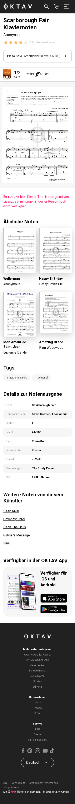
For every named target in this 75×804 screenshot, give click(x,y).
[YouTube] (45, 752)
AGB (6, 782)
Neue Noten (37, 676)
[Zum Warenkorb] (56, 7)
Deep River (11, 511)
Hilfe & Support (37, 739)
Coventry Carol (14, 519)
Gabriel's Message (16, 535)
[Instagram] (37, 752)
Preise (37, 734)
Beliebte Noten (37, 670)
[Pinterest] (29, 752)
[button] (37, 56)
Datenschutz (18, 782)
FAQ (37, 729)
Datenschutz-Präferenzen (43, 782)
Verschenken (37, 665)
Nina (6, 543)
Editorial (37, 686)
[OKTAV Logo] (17, 6)
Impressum (12, 787)
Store (37, 713)
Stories (37, 681)
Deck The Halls (14, 527)
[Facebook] (23, 752)
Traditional (41, 377)
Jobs (37, 702)
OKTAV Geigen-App (37, 659)
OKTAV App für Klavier (37, 654)
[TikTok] (51, 752)
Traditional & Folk (17, 377)
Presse (38, 707)
